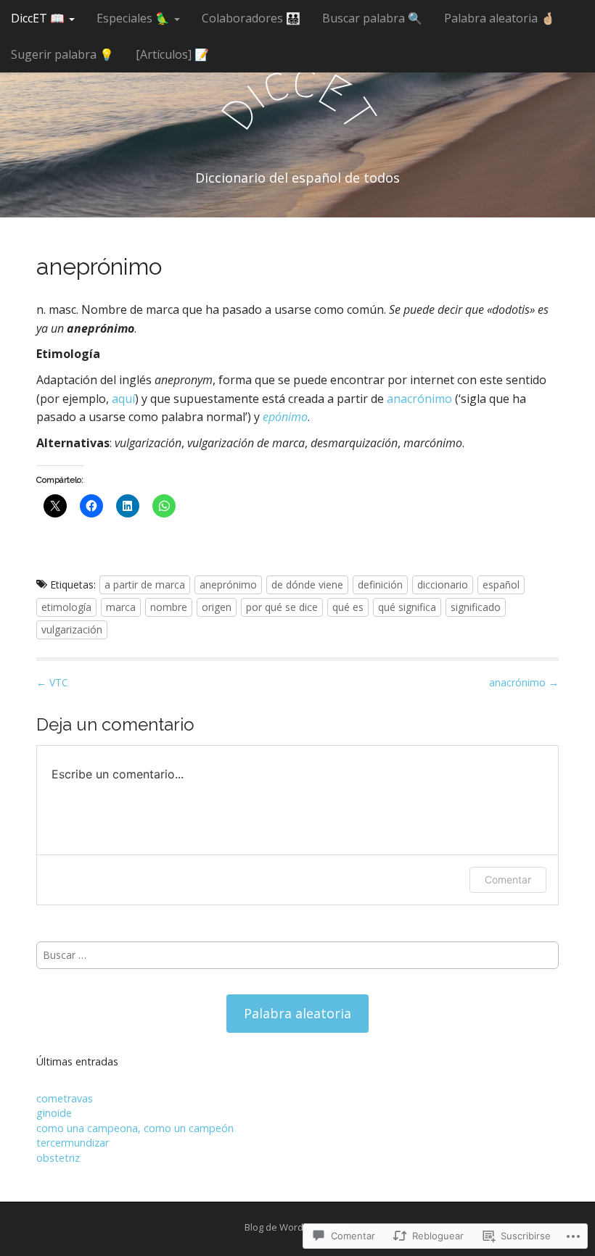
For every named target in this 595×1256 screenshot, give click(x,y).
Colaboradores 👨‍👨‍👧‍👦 (251, 18)
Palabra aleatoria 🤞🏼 (499, 18)
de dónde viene (307, 584)
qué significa (407, 607)
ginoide (54, 1113)
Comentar (508, 879)
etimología (66, 607)
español (501, 584)
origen (216, 607)
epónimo (285, 417)
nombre (168, 607)
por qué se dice (282, 607)
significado (476, 607)
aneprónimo (228, 584)
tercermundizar (72, 1142)
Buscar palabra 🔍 (372, 18)
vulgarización (71, 629)
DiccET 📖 (39, 18)
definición (380, 584)
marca (121, 607)
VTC (52, 682)
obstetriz (58, 1158)
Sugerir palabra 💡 (62, 54)
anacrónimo (419, 399)
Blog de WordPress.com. (298, 1227)
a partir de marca (144, 584)
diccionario (442, 584)
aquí (123, 399)
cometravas (64, 1098)
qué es (348, 607)
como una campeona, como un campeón (135, 1128)
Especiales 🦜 (135, 18)
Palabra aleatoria (297, 1013)
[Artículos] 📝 (172, 54)
